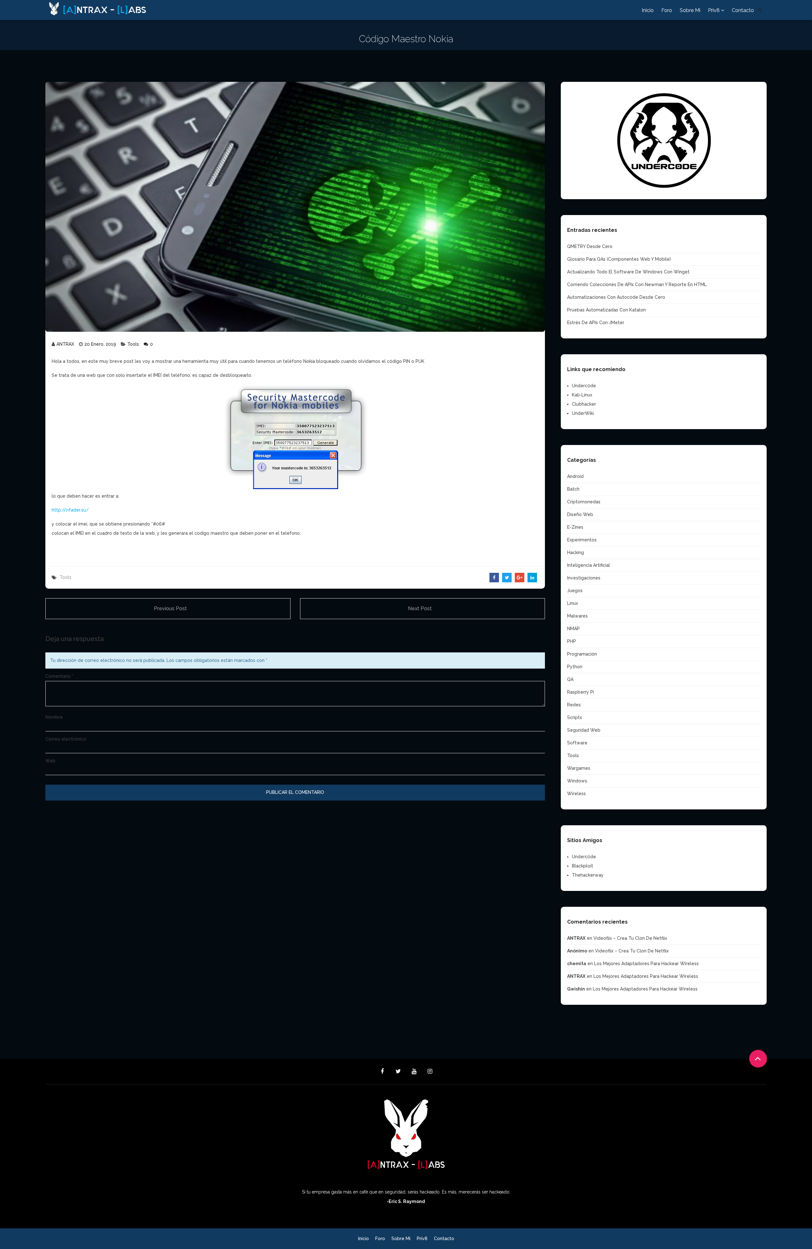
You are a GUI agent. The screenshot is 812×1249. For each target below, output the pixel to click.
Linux (572, 603)
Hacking (575, 552)
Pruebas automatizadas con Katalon (606, 309)
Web (50, 760)
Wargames (578, 768)
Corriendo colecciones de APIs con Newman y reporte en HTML (637, 284)
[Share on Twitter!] (507, 577)
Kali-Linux (582, 394)
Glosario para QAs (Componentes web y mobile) (619, 259)
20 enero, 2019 (100, 344)
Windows (577, 780)
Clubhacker (584, 404)
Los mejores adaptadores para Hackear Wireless (646, 963)
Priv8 (714, 10)
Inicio (648, 10)
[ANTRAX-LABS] (121, 7)
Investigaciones (583, 577)
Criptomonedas (583, 501)
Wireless (576, 793)
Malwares (577, 615)
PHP (571, 641)
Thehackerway (588, 875)
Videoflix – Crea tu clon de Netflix (630, 938)
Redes (574, 704)
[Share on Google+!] (519, 577)
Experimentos (582, 539)
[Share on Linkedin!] (532, 577)
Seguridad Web (583, 730)
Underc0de (584, 385)
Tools (133, 344)
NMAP (573, 628)
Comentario (59, 676)
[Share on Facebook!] (494, 577)
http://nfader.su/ (70, 510)
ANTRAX (65, 344)
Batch (573, 489)
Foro (666, 10)
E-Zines (575, 527)
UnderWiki (583, 413)
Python (574, 666)
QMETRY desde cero (589, 246)
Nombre (54, 717)
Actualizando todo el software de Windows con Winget (628, 271)
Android (575, 476)
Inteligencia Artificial (588, 565)
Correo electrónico (65, 739)
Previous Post (170, 608)
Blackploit (582, 865)
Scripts (574, 717)
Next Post (420, 608)
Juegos (575, 590)
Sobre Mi (690, 10)
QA (570, 679)
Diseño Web (580, 514)
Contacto (743, 10)
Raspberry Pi (580, 692)
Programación (582, 654)
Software (577, 742)
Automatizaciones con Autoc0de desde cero (616, 297)
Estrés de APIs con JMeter (595, 322)
